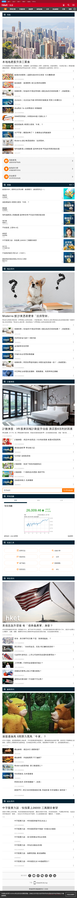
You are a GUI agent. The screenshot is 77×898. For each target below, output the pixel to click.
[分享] (73, 70)
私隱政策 (50, 893)
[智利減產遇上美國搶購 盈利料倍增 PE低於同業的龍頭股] (38, 219)
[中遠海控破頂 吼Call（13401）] (38, 257)
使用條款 (58, 893)
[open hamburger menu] (73, 5)
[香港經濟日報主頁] (5, 5)
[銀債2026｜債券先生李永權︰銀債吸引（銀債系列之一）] (38, 193)
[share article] (62, 198)
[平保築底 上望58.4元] (38, 232)
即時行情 (12, 9)
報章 (70, 9)
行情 (63, 9)
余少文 (4, 246)
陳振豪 (4, 208)
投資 (11, 5)
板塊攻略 (39, 9)
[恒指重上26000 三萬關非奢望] (38, 244)
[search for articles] (68, 5)
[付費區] (4, 1)
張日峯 (4, 221)
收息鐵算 (4, 197)
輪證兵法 (4, 260)
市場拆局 (22, 9)
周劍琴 (4, 195)
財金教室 (55, 9)
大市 (47, 9)
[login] (63, 5)
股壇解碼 (4, 210)
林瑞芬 (4, 233)
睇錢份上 (4, 222)
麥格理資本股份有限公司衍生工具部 (14, 259)
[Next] (75, 9)
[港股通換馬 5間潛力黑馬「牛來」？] (38, 206)
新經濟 (31, 9)
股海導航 (4, 235)
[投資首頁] (5, 9)
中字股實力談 (6, 248)
